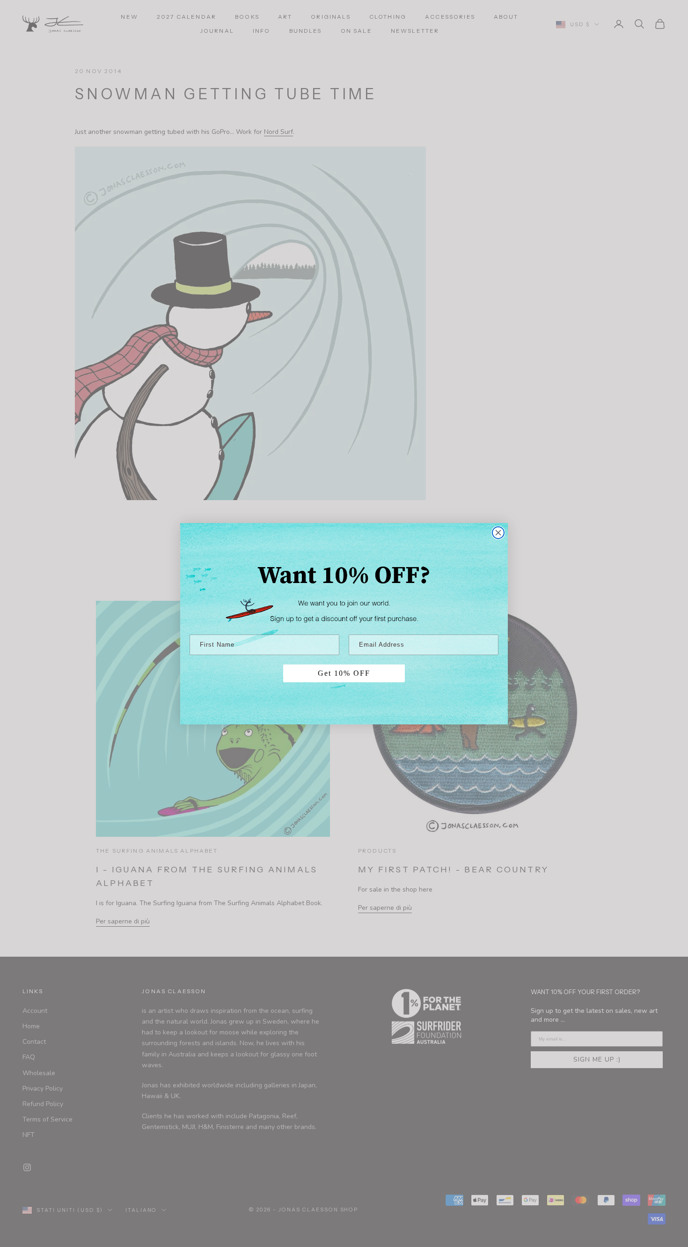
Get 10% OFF (344, 673)
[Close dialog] (498, 533)
